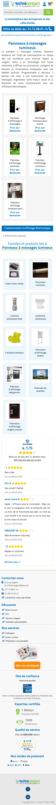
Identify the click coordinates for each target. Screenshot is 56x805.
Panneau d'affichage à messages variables (15, 122)
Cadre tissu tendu (14, 283)
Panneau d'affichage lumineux (15, 163)
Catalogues (10, 633)
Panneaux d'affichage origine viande (14, 426)
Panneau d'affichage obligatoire (14, 389)
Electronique (14, 35)
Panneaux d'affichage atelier (40, 352)
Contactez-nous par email (17, 597)
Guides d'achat (11, 637)
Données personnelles (16, 621)
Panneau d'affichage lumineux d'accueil (40, 164)
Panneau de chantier (40, 389)
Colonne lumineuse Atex (14, 317)
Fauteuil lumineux (14, 352)
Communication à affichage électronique (27, 228)
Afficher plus (12, 562)
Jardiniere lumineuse (40, 317)
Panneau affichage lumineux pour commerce (15, 207)
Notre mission (11, 609)
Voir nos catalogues (27, 665)
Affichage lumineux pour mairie (40, 121)
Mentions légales (13, 618)
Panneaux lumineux (40, 283)
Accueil (4, 35)
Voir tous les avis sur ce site (27, 460)
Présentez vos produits (17, 640)
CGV (7, 614)
